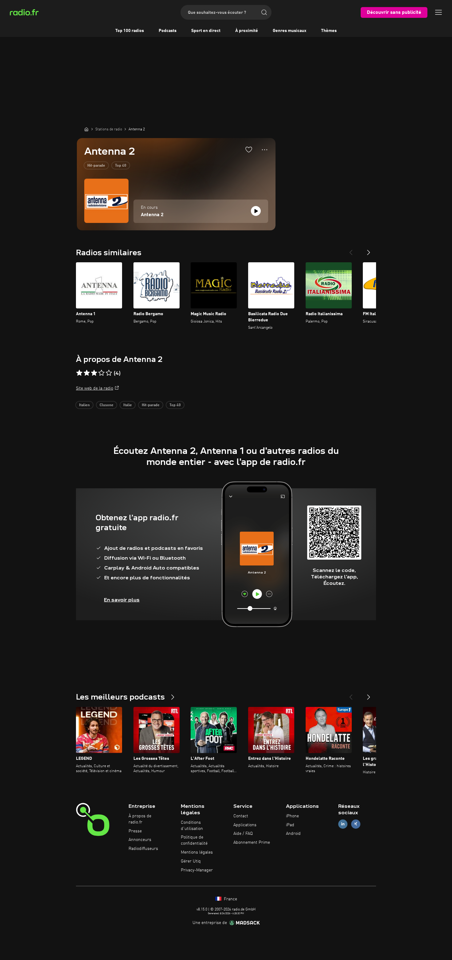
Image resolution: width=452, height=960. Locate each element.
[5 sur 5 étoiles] (109, 373)
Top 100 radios (129, 31)
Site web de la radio (94, 388)
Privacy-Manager (197, 870)
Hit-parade (96, 166)
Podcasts (167, 31)
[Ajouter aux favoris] (249, 149)
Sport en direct (205, 31)
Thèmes (329, 31)
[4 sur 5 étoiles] (101, 373)
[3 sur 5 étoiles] (94, 373)
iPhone (292, 816)
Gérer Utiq (191, 861)
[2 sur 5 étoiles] (86, 373)
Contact (240, 816)
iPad (290, 825)
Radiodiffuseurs (143, 849)
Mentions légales (197, 852)
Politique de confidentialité (194, 840)
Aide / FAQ (243, 833)
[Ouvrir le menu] (438, 12)
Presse (135, 831)
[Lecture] (256, 211)
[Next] (368, 250)
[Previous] (350, 250)
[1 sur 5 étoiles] (79, 373)
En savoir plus (122, 600)
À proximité (246, 31)
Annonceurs (140, 840)
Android (293, 833)
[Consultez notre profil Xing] (355, 824)
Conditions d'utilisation (192, 825)
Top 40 (120, 166)
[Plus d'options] (264, 149)
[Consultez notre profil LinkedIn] (342, 824)
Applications (244, 825)
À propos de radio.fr (140, 819)
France (230, 899)
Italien (84, 405)
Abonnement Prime (251, 842)
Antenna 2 (152, 214)
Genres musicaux (289, 31)
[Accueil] (86, 129)
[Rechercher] (264, 12)
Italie (127, 405)
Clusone (106, 405)
